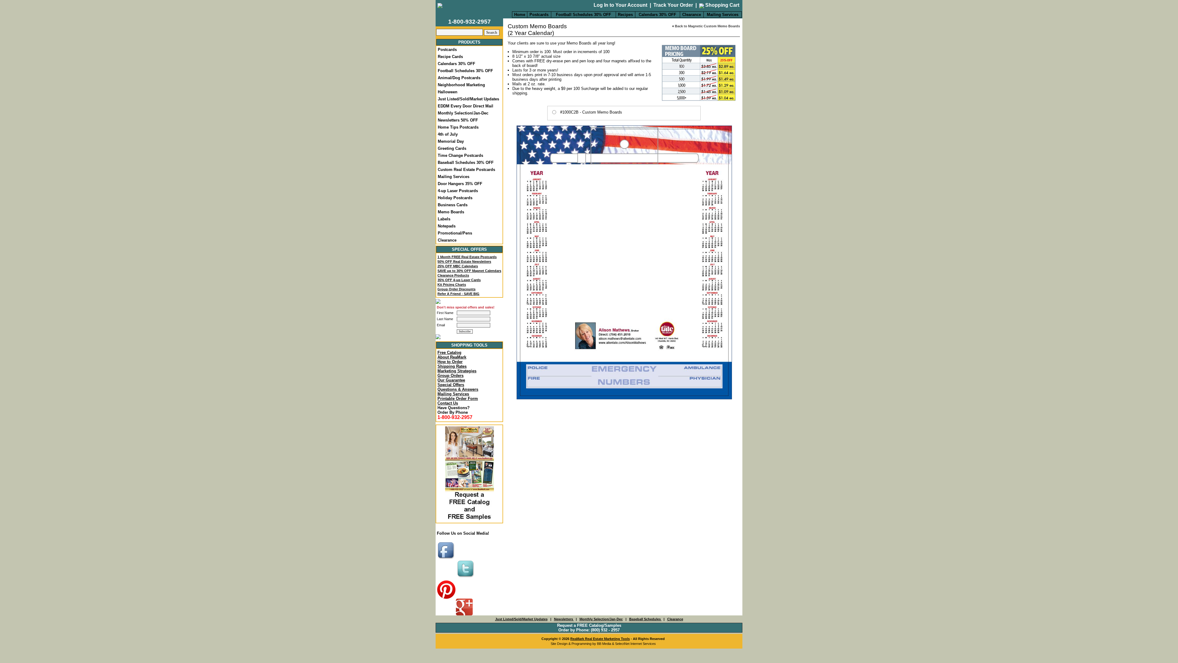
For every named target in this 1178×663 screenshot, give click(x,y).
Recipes (625, 14)
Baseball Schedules (645, 619)
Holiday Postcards (455, 198)
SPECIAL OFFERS (469, 249)
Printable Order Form (457, 398)
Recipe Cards (450, 56)
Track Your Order (673, 5)
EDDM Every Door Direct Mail (465, 106)
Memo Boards (451, 212)
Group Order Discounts (456, 289)
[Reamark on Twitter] (466, 578)
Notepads (447, 226)
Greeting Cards (452, 148)
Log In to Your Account (620, 5)
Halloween (447, 92)
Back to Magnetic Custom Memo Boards (707, 26)
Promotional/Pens (455, 233)
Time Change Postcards (460, 155)
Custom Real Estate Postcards (466, 169)
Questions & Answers (457, 389)
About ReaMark (451, 357)
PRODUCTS (469, 42)
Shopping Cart (721, 5)
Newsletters (564, 619)
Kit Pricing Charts (451, 284)
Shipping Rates (452, 366)
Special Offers (450, 384)
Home (519, 14)
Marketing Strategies (456, 371)
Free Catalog (449, 352)
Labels (444, 219)
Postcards (539, 14)
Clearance (691, 14)
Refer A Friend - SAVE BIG (458, 294)
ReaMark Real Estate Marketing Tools (600, 639)
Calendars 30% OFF (657, 14)
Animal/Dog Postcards (459, 78)
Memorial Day (451, 141)
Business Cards (453, 205)
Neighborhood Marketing (461, 85)
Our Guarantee (451, 380)
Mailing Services (722, 14)
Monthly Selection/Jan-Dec (463, 113)
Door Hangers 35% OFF (460, 183)
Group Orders (450, 375)
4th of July (448, 134)
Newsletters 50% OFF (458, 120)
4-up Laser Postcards (458, 190)
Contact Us (447, 403)
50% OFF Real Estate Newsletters (464, 261)
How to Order (450, 361)
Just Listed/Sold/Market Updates (468, 99)
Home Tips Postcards (458, 127)
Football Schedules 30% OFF (583, 14)
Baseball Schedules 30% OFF (466, 162)
